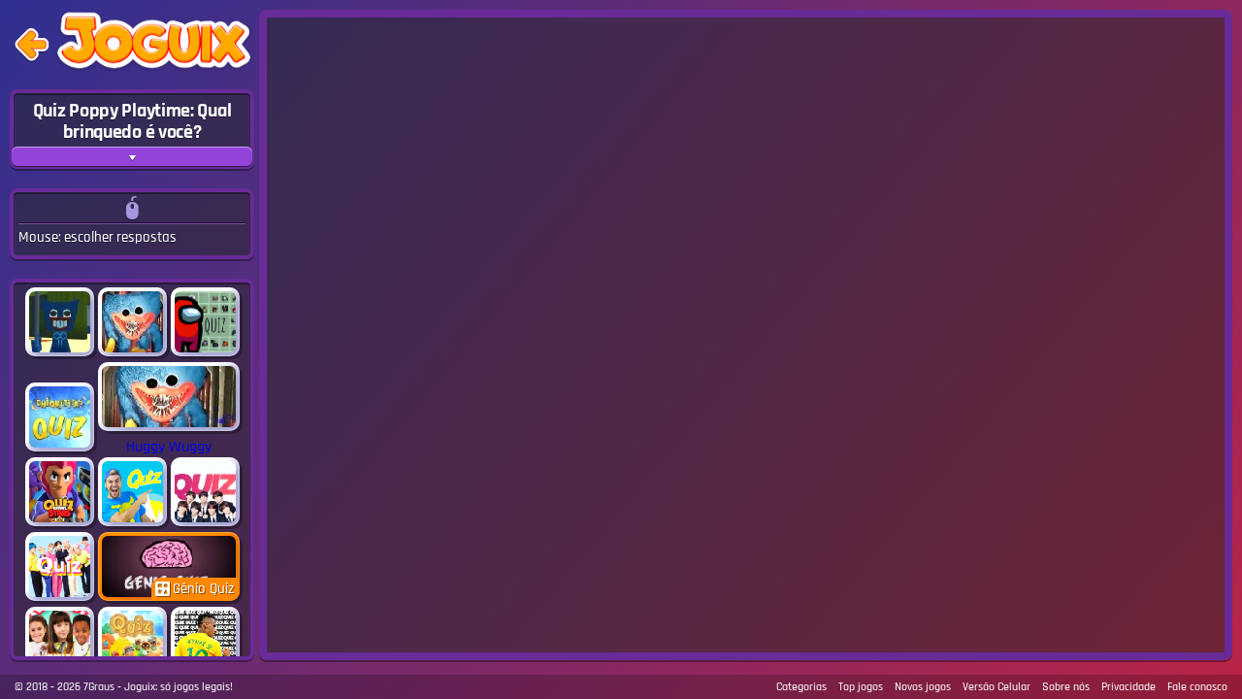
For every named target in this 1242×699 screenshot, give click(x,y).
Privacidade (1128, 687)
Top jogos (860, 687)
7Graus (98, 687)
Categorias (801, 687)
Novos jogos (923, 687)
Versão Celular (996, 687)
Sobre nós (1066, 687)
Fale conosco (1197, 687)
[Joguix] (153, 45)
